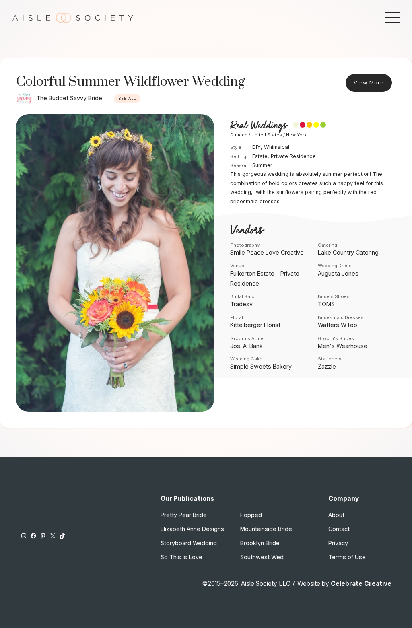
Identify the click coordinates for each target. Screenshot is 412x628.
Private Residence (293, 156)
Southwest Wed (262, 557)
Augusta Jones (338, 273)
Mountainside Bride (266, 528)
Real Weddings (258, 125)
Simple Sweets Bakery (261, 366)
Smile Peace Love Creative (267, 252)
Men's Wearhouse (342, 345)
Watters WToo (337, 324)
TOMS (326, 304)
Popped (251, 514)
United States (266, 135)
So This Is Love (181, 557)
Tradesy (241, 304)
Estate (260, 156)
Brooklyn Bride (260, 542)
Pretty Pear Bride (184, 514)
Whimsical (276, 147)
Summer (262, 165)
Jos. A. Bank (246, 345)
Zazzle (327, 366)
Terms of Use (347, 557)
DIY (256, 147)
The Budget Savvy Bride (69, 98)
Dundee (238, 135)
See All (127, 98)
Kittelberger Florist (255, 324)
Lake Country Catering (348, 252)
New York (296, 135)
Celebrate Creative (361, 583)
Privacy (338, 542)
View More (369, 83)
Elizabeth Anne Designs (192, 528)
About (336, 514)
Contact (339, 528)
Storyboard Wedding (189, 542)
